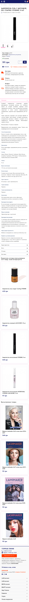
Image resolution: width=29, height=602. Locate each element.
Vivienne (8, 56)
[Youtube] (6, 574)
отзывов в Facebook (20, 572)
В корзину (25, 62)
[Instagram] (4, 574)
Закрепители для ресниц (15, 4)
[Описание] (3, 66)
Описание (6, 66)
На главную (4, 4)
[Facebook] (2, 574)
